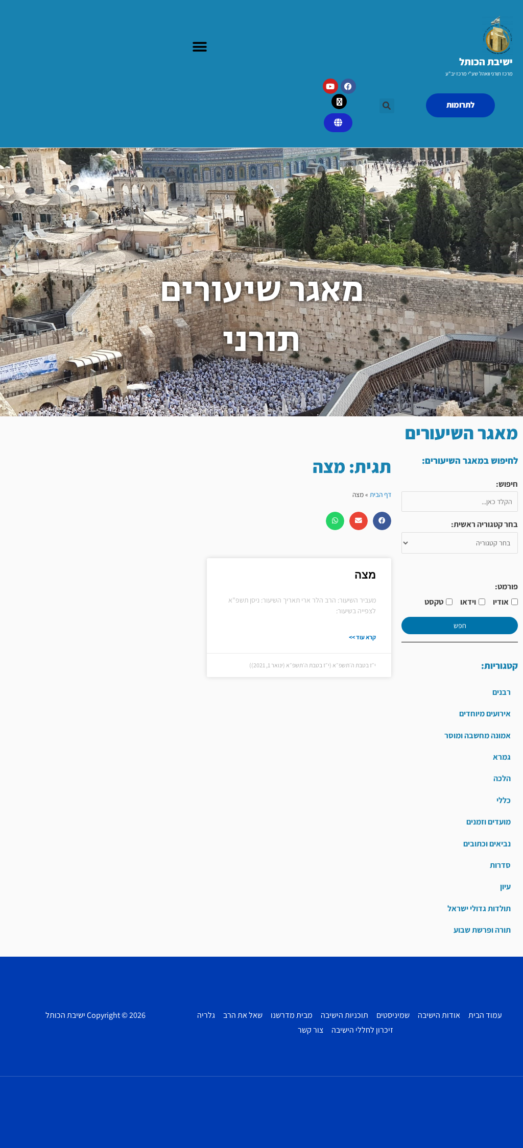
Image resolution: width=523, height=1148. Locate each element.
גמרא (502, 757)
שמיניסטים (393, 1015)
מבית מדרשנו (292, 1015)
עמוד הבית (485, 1015)
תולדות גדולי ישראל (479, 908)
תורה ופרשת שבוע (482, 930)
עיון (505, 886)
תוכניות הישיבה (344, 1015)
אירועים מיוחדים (485, 713)
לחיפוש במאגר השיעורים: (470, 460)
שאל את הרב (243, 1015)
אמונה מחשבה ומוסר (477, 735)
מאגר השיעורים (461, 432)
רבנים (501, 692)
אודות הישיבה (439, 1015)
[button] (199, 47)
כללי (503, 800)
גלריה (206, 1015)
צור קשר (310, 1030)
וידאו (468, 601)
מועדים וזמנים (488, 821)
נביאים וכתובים (487, 843)
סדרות (500, 865)
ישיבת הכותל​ (486, 61)
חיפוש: (507, 484)
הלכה (502, 778)
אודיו (501, 601)
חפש (460, 625)
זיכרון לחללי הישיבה (362, 1030)
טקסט (433, 601)
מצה (365, 575)
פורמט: (506, 586)
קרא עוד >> (362, 637)
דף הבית (380, 494)
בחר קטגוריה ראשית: (484, 524)
